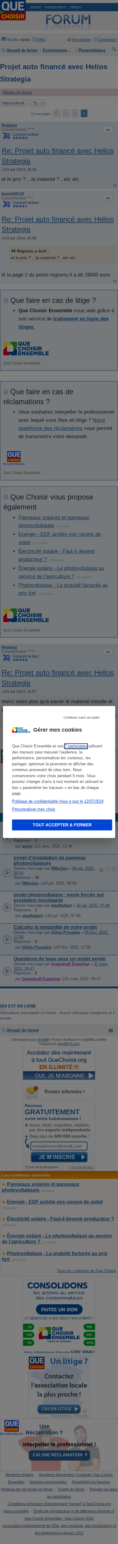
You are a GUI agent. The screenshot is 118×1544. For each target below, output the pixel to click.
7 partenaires (76, 746)
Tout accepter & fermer (62, 825)
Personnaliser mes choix (33, 809)
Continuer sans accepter (82, 717)
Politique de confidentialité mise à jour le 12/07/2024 (57, 801)
